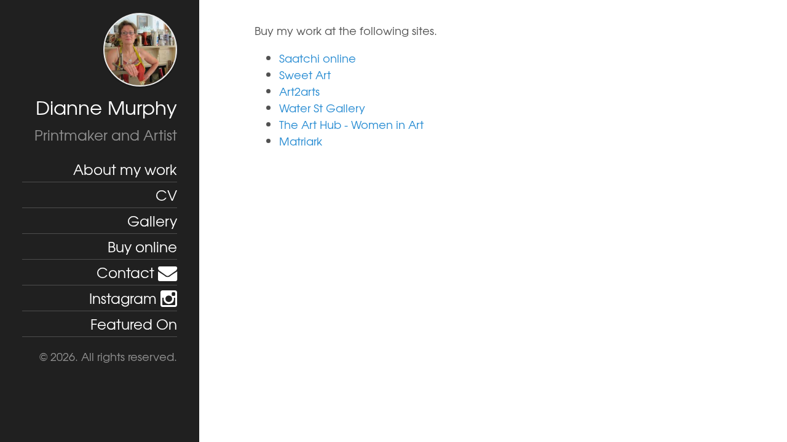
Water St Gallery (322, 107)
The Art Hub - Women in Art (351, 124)
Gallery (152, 220)
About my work (125, 168)
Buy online (142, 246)
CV (166, 194)
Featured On (133, 323)
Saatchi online (317, 58)
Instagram (124, 297)
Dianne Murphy (106, 107)
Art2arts (299, 91)
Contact (127, 272)
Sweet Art (305, 74)
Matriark (300, 141)
